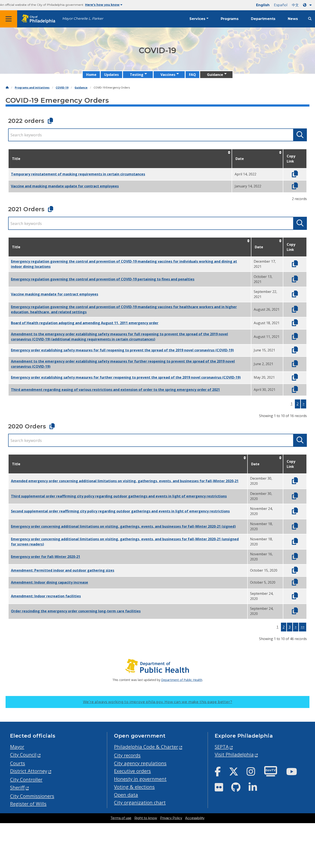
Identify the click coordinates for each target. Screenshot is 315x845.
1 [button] (291, 403)
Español (281, 5)
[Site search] (310, 19)
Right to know (145, 818)
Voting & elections (134, 786)
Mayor (17, 746)
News (293, 19)
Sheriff (17, 787)
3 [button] (290, 627)
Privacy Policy (171, 818)
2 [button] (297, 403)
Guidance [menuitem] (215, 74)
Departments (263, 19)
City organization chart (140, 802)
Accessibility (194, 818)
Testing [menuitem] (136, 74)
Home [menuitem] (91, 74)
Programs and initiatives (32, 87)
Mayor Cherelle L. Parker (82, 19)
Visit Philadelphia (234, 754)
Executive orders (132, 771)
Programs (229, 19)
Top (305, 800)
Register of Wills (28, 803)
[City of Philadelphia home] (39, 19)
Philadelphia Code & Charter (146, 746)
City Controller (26, 779)
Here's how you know (102, 4)
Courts (17, 763)
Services (197, 19)
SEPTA (222, 746)
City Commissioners (32, 796)
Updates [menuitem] (111, 74)
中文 (295, 5)
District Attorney (28, 771)
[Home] (7, 87)
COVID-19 (62, 87)
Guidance (81, 87)
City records (127, 755)
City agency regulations (140, 763)
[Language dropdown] (308, 5)
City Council (23, 754)
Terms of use (121, 818)
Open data (126, 794)
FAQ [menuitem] (192, 74)
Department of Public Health (181, 680)
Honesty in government (140, 779)
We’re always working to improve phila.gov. (157, 702)
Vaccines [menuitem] (167, 74)
